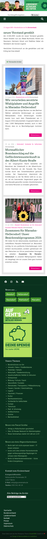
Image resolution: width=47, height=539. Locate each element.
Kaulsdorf (8, 227)
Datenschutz (9, 526)
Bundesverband (10, 513)
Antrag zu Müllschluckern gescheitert (21, 429)
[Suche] (42, 18)
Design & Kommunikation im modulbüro (24, 536)
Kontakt (7, 518)
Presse (6, 521)
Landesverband (10, 515)
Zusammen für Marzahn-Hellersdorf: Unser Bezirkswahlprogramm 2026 (23, 234)
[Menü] (5, 18)
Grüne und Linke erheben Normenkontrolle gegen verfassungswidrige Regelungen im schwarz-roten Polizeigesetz (23, 453)
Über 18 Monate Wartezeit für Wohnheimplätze (24, 431)
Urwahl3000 (32, 534)
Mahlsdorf (14, 227)
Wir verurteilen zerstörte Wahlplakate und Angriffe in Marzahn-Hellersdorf (22, 103)
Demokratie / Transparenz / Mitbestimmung (24, 385)
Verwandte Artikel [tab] (15, 62)
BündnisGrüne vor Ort (20, 27)
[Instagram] (11, 282)
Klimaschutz (12, 378)
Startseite (8, 510)
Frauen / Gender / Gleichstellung (20, 388)
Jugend (10, 391)
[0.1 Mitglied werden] (17, 322)
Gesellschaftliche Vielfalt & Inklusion (22, 375)
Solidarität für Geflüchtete (33, 144)
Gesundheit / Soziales (16, 383)
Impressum (8, 523)
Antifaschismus (13, 412)
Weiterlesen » (35, 135)
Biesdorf (17, 225)
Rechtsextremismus (15, 398)
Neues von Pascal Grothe (16, 425)
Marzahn (20, 227)
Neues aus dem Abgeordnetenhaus (21, 442)
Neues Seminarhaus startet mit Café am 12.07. (24, 434)
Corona (10, 414)
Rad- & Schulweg (14, 409)
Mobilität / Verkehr (15, 370)
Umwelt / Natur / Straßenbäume (20, 367)
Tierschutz (12, 406)
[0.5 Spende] (17, 356)
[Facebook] (5, 282)
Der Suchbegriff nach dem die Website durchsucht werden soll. (23, 12)
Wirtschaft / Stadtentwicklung (19, 372)
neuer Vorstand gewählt (18, 32)
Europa (10, 404)
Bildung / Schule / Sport (17, 380)
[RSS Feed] (17, 282)
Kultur (10, 396)
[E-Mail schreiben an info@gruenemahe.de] (23, 282)
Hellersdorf (20, 144)
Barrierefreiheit (13, 417)
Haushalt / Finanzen (15, 393)
